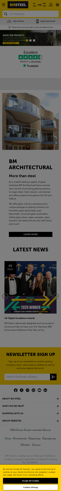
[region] (30, 477)
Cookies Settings (30, 487)
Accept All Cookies (30, 481)
